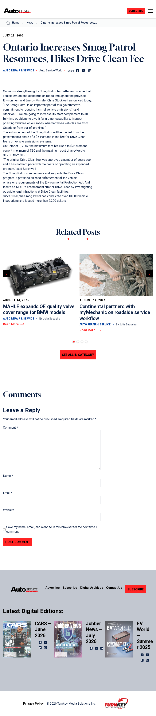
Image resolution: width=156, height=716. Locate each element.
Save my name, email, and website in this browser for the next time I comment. (51, 529)
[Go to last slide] (6, 273)
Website (8, 510)
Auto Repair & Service (18, 70)
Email (7, 493)
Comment (10, 427)
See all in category (78, 355)
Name (8, 476)
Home (15, 22)
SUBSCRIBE (135, 589)
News (30, 22)
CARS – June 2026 (43, 629)
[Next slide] (149, 273)
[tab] (74, 342)
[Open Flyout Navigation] (150, 11)
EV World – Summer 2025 (145, 635)
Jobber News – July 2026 (94, 632)
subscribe (136, 10)
